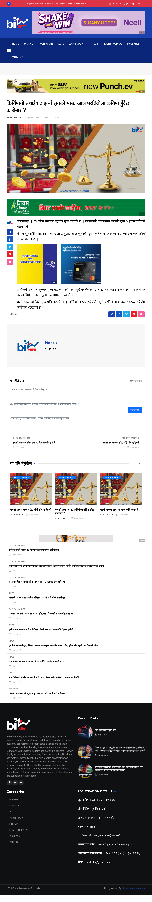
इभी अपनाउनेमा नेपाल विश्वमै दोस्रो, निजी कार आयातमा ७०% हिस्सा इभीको (41, 629)
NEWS (11, 641)
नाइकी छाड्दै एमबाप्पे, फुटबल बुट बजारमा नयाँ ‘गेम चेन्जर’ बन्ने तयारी (37, 693)
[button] (133, 463)
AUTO (61, 44)
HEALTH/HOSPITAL (112, 44)
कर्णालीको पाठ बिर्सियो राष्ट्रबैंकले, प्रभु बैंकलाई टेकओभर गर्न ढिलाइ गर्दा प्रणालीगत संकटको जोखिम (55, 3)
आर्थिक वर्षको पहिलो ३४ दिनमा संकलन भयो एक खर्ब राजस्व (34, 550)
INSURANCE (133, 44)
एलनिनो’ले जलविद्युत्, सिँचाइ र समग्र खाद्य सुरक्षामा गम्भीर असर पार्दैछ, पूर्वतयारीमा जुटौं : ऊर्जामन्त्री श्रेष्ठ (53, 645)
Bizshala (51, 342)
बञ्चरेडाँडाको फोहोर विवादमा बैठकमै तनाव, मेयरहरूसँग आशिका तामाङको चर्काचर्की (44, 677)
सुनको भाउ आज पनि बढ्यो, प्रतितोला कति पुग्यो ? (34, 442)
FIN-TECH (93, 44)
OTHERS (16, 56)
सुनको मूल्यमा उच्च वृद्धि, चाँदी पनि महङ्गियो (121, 442)
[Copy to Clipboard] (10, 262)
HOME (15, 44)
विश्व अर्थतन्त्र (14, 689)
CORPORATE (46, 44)
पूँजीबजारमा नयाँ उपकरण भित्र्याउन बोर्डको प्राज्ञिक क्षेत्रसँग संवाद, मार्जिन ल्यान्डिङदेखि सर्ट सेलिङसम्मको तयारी (56, 566)
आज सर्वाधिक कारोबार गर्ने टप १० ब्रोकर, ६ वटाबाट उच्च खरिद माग (37, 581)
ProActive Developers (133, 888)
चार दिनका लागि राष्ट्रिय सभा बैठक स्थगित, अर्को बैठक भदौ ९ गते (36, 661)
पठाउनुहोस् (134, 410)
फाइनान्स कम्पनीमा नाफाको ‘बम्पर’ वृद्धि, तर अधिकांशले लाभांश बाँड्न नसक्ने (41, 613)
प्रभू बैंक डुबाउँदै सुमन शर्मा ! (106, 730)
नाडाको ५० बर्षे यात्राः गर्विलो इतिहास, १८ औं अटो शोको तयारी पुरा (37, 597)
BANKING (28, 44)
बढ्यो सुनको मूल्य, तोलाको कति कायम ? (74, 509)
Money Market (15, 118)
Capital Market (17, 545)
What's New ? (76, 44)
